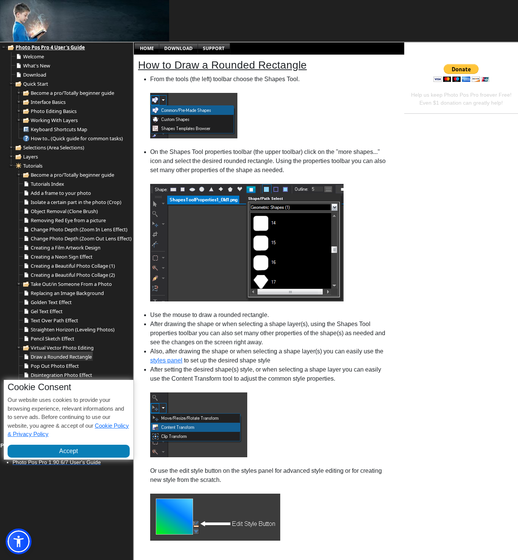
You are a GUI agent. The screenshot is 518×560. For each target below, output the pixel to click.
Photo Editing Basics (54, 111)
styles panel (166, 360)
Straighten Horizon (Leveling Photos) (73, 329)
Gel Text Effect (47, 311)
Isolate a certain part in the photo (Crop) (76, 202)
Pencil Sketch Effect (52, 338)
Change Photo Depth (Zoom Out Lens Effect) (81, 238)
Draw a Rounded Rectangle (61, 356)
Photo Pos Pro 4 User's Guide (50, 47)
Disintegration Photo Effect (61, 375)
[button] (19, 541)
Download (34, 74)
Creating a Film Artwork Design (65, 247)
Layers (30, 156)
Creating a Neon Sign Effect (62, 256)
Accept (68, 450)
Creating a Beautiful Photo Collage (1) (73, 265)
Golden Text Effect (51, 302)
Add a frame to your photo (61, 193)
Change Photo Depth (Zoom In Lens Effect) (79, 229)
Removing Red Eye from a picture (68, 220)
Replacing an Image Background (67, 293)
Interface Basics (48, 102)
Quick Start (35, 83)
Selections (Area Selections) (53, 147)
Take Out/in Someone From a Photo (71, 284)
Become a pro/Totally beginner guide (72, 92)
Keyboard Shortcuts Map (59, 129)
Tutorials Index (47, 183)
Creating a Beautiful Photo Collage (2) (73, 274)
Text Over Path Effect (54, 320)
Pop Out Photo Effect (55, 365)
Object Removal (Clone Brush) (64, 211)
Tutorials (32, 165)
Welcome (33, 56)
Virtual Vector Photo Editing (62, 347)
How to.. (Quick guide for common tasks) (77, 138)
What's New (36, 65)
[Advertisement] (241, 21)
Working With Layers (54, 120)
